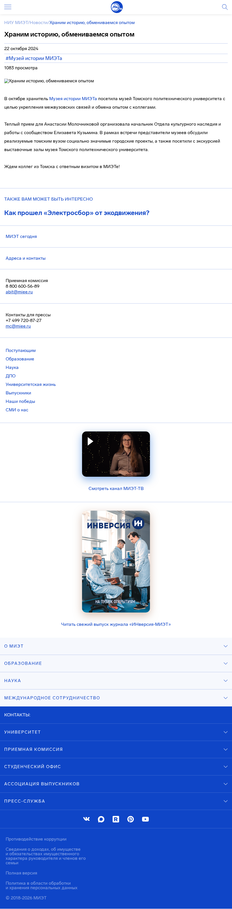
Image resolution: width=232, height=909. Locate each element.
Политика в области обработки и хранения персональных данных (42, 885)
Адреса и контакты (26, 258)
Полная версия (21, 873)
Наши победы (20, 401)
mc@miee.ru (18, 326)
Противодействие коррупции (36, 839)
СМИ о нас (17, 409)
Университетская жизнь (31, 384)
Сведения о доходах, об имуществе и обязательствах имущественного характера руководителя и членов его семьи (46, 855)
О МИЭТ (14, 646)
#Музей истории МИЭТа (34, 58)
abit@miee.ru (19, 292)
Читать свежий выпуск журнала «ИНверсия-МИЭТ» (116, 624)
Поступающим (21, 350)
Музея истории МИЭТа (73, 98)
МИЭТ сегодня (21, 236)
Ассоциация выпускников (42, 783)
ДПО (11, 376)
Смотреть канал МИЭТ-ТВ (116, 488)
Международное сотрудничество (52, 697)
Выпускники (18, 393)
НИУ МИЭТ (16, 22)
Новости (39, 22)
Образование (20, 359)
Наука (12, 367)
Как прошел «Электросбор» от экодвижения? (76, 213)
